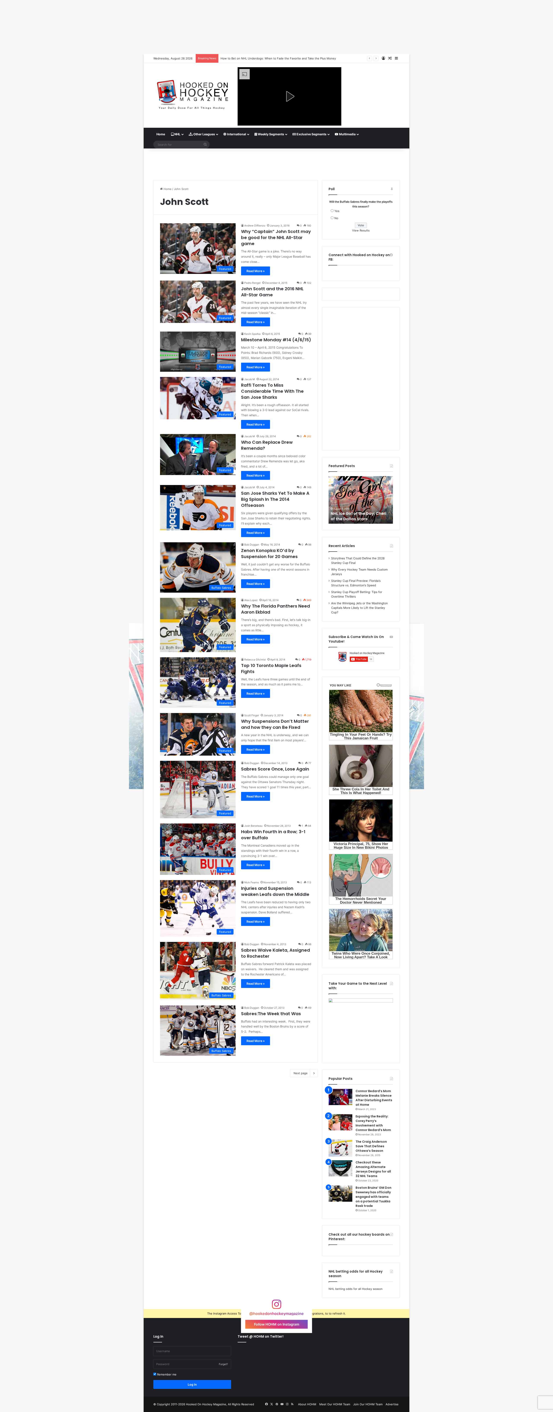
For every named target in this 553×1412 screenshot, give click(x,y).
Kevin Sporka (252, 333)
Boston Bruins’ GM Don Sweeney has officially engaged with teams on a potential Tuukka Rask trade (373, 1196)
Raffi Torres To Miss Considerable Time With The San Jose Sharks (272, 391)
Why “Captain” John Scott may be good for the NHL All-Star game (276, 237)
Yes (336, 211)
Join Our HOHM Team (368, 1404)
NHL (177, 134)
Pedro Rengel (252, 282)
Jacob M (249, 379)
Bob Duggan (251, 544)
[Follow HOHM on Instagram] (276, 1306)
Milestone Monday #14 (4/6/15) (276, 340)
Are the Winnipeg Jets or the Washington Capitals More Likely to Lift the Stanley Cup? (359, 607)
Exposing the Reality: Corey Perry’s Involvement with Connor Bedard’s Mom (373, 1123)
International (236, 134)
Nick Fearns (251, 882)
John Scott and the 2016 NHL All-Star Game (272, 292)
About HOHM (307, 1404)
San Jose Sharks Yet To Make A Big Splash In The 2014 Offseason (275, 499)
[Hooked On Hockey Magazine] (192, 93)
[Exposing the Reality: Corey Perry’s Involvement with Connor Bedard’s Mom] (340, 1122)
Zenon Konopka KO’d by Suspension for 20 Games (269, 553)
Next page (301, 1073)
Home (160, 134)
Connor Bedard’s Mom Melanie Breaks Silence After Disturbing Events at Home (374, 1098)
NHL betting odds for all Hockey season (356, 1289)
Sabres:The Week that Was (271, 1014)
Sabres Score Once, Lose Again (275, 769)
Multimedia (347, 134)
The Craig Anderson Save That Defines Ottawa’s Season (371, 1146)
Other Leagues (204, 134)
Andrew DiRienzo (254, 225)
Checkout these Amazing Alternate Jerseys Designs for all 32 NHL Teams (373, 1169)
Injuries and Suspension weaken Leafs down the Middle (275, 891)
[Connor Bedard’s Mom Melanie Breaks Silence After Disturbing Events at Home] (340, 1097)
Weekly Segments (270, 134)
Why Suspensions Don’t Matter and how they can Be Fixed (275, 724)
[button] (289, 96)
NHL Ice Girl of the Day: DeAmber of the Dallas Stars (359, 516)
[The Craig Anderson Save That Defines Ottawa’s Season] (340, 1148)
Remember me (166, 1374)
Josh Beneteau (253, 825)
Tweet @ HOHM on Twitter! (261, 1336)
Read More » (255, 271)
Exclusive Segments (311, 134)
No (336, 218)
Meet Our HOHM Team (334, 1404)
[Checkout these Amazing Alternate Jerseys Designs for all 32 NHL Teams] (340, 1168)
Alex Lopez (251, 600)
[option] (361, 500)
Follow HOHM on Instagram (276, 1324)
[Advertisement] (276, 162)
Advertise (392, 1404)
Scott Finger (251, 715)
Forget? (223, 1364)
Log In (192, 1384)
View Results (361, 230)
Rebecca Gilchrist (255, 659)
